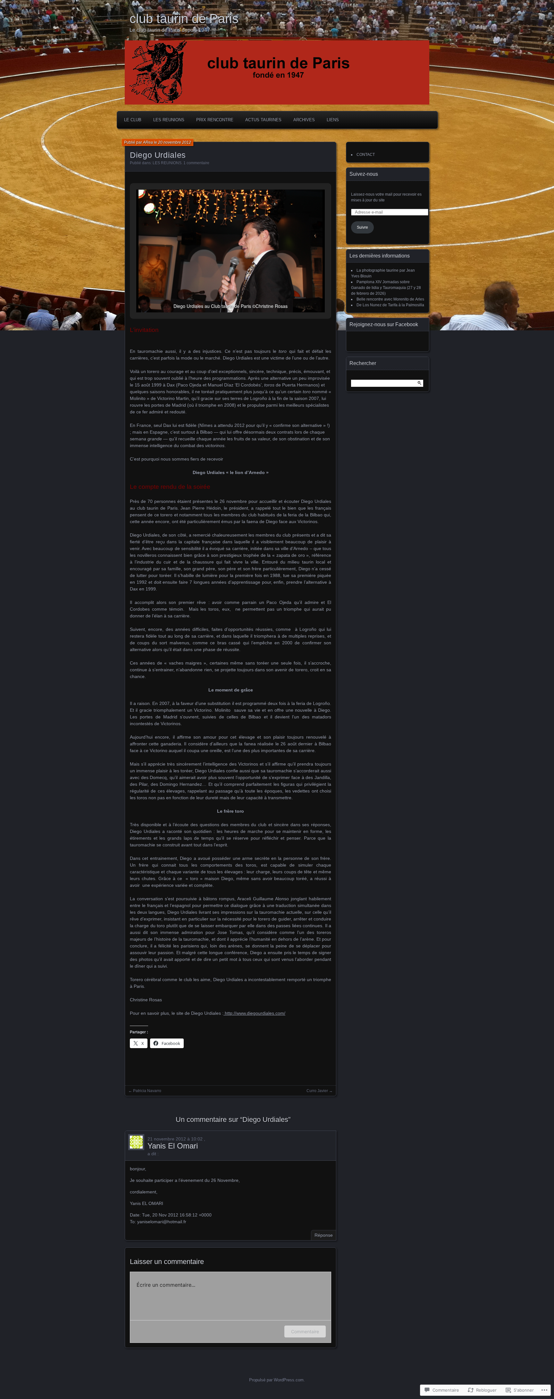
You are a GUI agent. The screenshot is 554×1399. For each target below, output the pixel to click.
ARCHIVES (304, 119)
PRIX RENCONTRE (214, 119)
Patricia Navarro (147, 1091)
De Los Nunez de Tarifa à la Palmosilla (390, 305)
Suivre (362, 227)
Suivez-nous (363, 174)
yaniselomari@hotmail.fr (161, 1221)
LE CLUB (132, 119)
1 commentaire (196, 163)
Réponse (324, 1235)
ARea (148, 142)
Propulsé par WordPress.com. (277, 1380)
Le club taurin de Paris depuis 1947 (170, 30)
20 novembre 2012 (174, 142)
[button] (216, 295)
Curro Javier (317, 1091)
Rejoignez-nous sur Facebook (383, 324)
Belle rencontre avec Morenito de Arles (390, 299)
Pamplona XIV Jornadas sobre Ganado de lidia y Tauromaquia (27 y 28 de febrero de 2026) (386, 288)
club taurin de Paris (184, 19)
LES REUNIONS (168, 119)
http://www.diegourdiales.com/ (254, 1013)
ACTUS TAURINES (263, 119)
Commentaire (305, 1331)
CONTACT (366, 154)
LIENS (333, 119)
